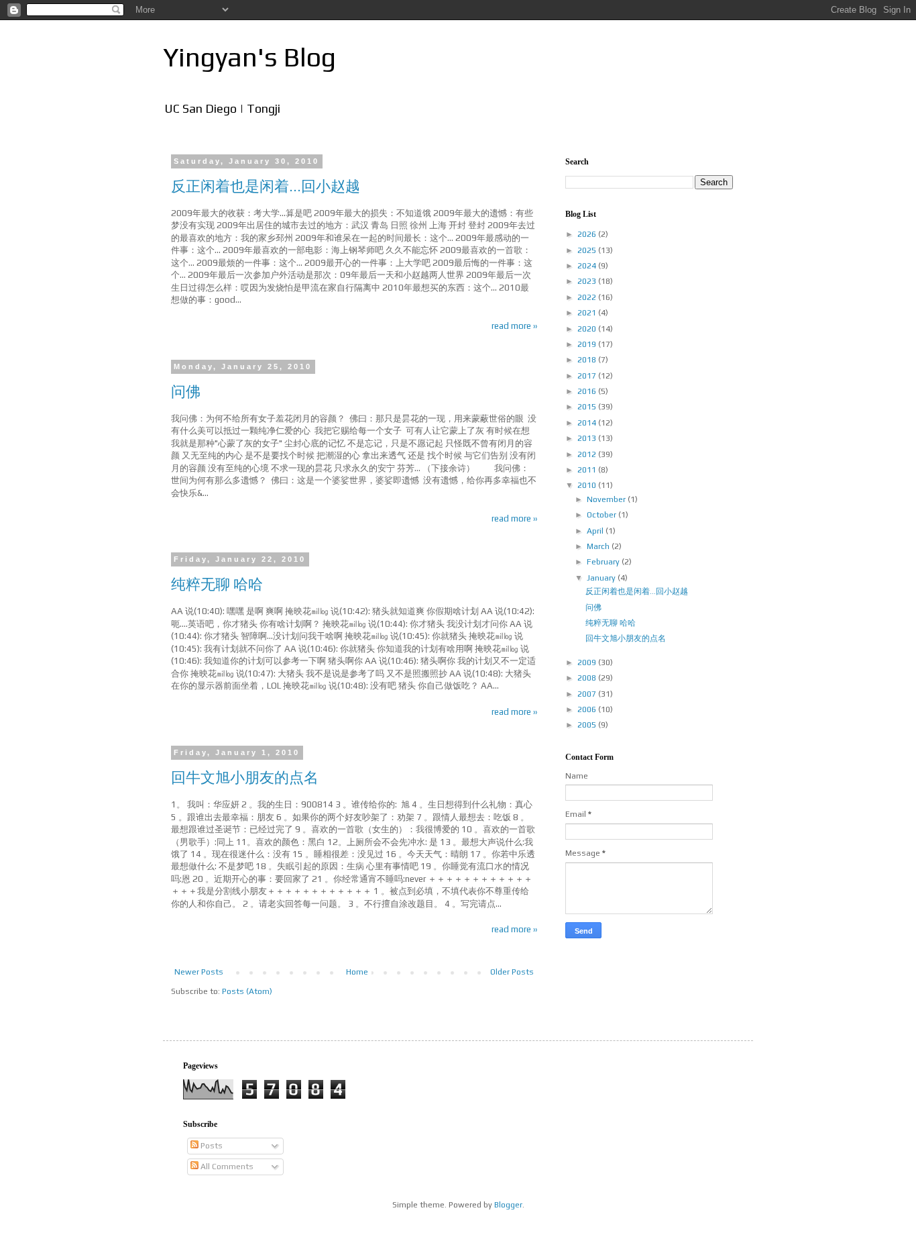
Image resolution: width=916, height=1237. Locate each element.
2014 (587, 423)
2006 (587, 709)
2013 (587, 438)
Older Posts (512, 972)
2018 (587, 359)
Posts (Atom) (247, 991)
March (599, 546)
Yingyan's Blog (249, 57)
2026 (587, 234)
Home (357, 972)
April (596, 531)
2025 (587, 250)
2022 (587, 297)
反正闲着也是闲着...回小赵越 (265, 186)
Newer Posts (198, 972)
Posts (210, 1145)
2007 (587, 694)
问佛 (186, 391)
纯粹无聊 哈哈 (217, 584)
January (602, 578)
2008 (587, 678)
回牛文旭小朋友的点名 (245, 777)
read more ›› (514, 326)
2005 (587, 725)
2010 (587, 485)
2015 (587, 406)
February (604, 561)
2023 (587, 281)
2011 (587, 470)
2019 (587, 344)
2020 (587, 329)
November (607, 499)
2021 (587, 312)
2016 (587, 391)
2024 (587, 265)
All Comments (225, 1166)
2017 (587, 376)
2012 (587, 454)
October (602, 514)
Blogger (508, 1204)
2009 (587, 662)
